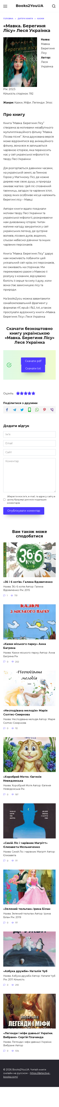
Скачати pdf (33, 361)
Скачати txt (33, 368)
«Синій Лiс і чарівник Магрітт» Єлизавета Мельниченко (25, 845)
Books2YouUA (29, 5)
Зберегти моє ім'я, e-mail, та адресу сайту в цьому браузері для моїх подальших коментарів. (31, 499)
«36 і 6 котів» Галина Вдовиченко (28, 581)
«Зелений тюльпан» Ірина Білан (26, 908)
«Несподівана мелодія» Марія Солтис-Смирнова (25, 712)
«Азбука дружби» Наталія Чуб (25, 971)
